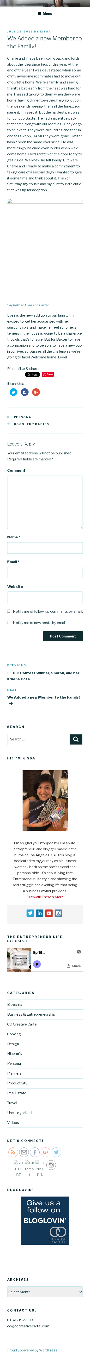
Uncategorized (19, 1113)
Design (13, 1044)
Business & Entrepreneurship (31, 1014)
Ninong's (14, 1053)
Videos (13, 1123)
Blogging (15, 1004)
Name (13, 537)
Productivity (17, 1083)
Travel (12, 1103)
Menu (47, 14)
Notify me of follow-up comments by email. (48, 611)
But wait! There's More (45, 897)
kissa (45, 31)
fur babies (38, 424)
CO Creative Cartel (22, 1024)
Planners (14, 1073)
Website (15, 587)
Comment (16, 470)
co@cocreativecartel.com (28, 1326)
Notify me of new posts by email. (39, 623)
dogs (19, 424)
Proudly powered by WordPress (32, 1350)
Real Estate (16, 1093)
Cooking (14, 1034)
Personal (24, 417)
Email (13, 562)
